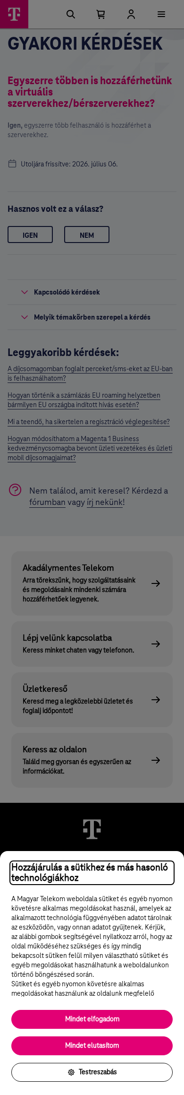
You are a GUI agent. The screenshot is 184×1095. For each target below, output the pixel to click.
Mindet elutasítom (92, 1046)
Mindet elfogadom (92, 1019)
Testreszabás (98, 1072)
